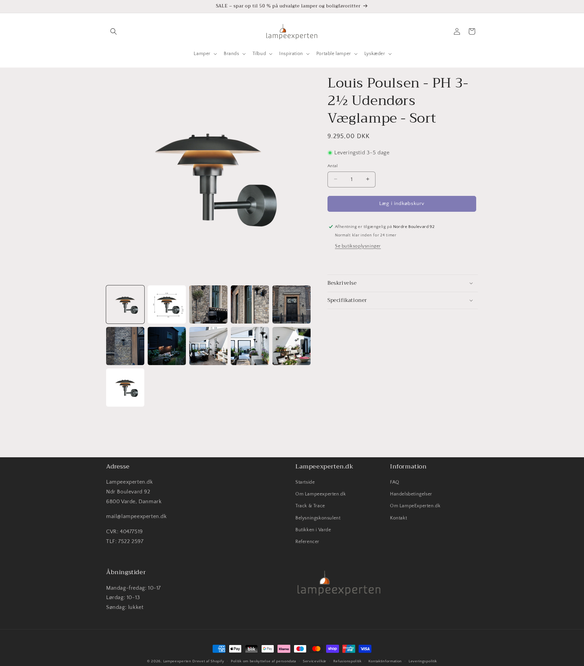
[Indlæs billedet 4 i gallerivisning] (250, 304)
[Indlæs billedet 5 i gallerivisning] (291, 304)
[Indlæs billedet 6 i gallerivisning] (125, 346)
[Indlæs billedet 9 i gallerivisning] (250, 346)
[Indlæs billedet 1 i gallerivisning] (125, 304)
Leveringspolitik (423, 661)
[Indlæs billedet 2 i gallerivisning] (167, 304)
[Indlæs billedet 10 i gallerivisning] (291, 346)
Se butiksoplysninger (358, 246)
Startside (305, 482)
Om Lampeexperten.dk (320, 494)
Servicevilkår (314, 661)
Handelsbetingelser (411, 494)
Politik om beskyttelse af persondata (263, 661)
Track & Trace (310, 506)
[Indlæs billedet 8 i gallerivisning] (208, 346)
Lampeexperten (177, 661)
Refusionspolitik (347, 661)
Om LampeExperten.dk (415, 506)
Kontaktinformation (385, 661)
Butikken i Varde (313, 530)
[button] (113, 31)
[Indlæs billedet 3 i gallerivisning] (208, 304)
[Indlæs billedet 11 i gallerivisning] (125, 387)
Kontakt (398, 518)
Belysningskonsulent (317, 518)
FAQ (394, 482)
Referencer (307, 542)
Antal (332, 165)
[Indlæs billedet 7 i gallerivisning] (167, 346)
